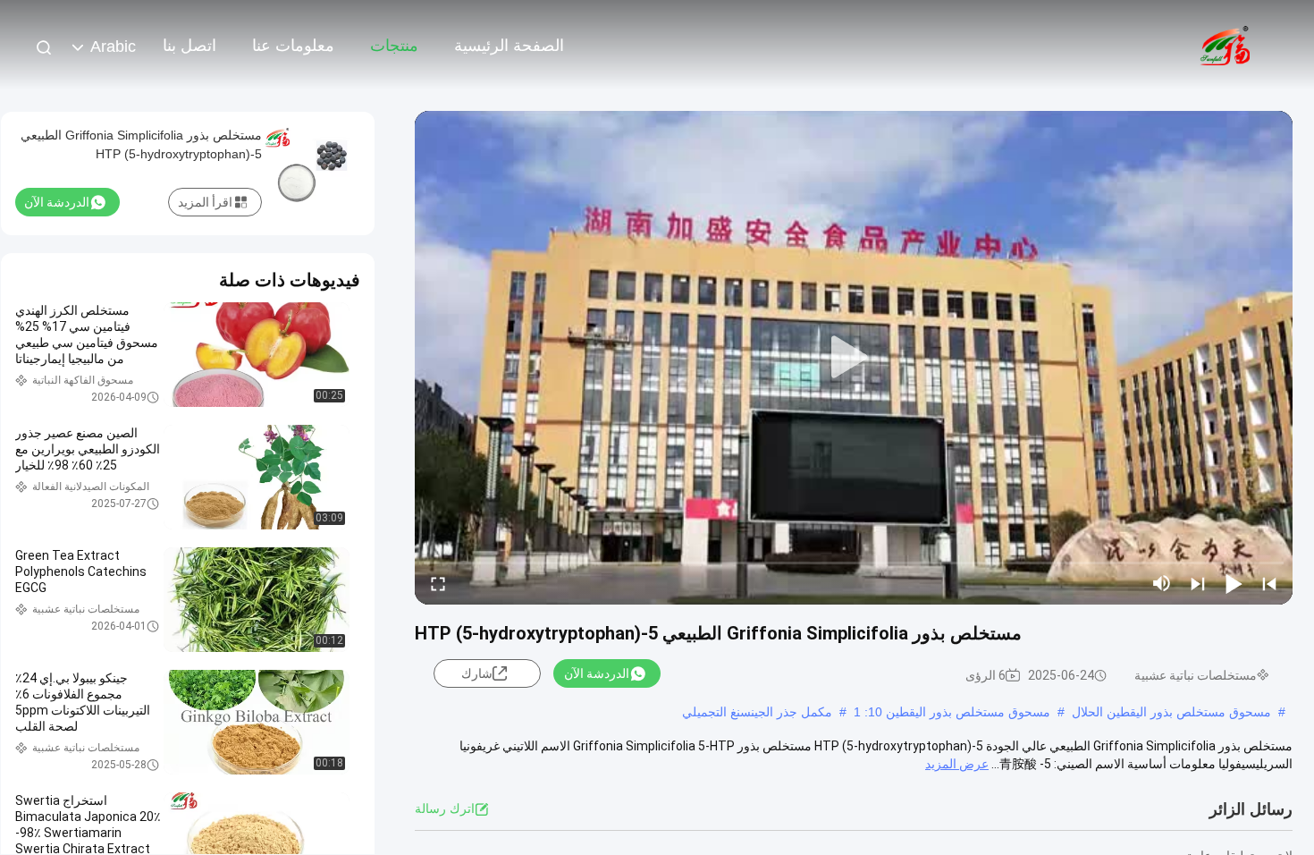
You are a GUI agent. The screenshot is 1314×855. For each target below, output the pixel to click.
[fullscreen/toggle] (438, 583)
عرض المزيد (957, 764)
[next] (1198, 583)
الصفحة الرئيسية (509, 46)
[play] (853, 357)
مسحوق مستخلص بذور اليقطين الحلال (1171, 712)
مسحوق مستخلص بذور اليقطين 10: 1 (952, 712)
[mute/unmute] (1162, 583)
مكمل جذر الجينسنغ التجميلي (757, 712)
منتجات (394, 46)
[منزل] (1224, 45)
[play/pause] (1233, 583)
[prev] (1269, 583)
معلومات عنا (293, 46)
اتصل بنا (189, 46)
